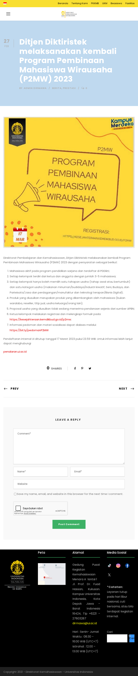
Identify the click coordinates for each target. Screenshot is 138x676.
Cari (110, 632)
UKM (104, 3)
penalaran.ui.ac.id (15, 351)
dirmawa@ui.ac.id (84, 623)
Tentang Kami (80, 3)
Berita (56, 88)
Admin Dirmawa (35, 88)
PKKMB (95, 3)
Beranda (63, 3)
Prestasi (69, 88)
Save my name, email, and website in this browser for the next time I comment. (70, 494)
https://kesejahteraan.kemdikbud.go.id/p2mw (40, 319)
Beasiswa (116, 3)
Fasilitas (130, 3)
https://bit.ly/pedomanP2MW (29, 330)
